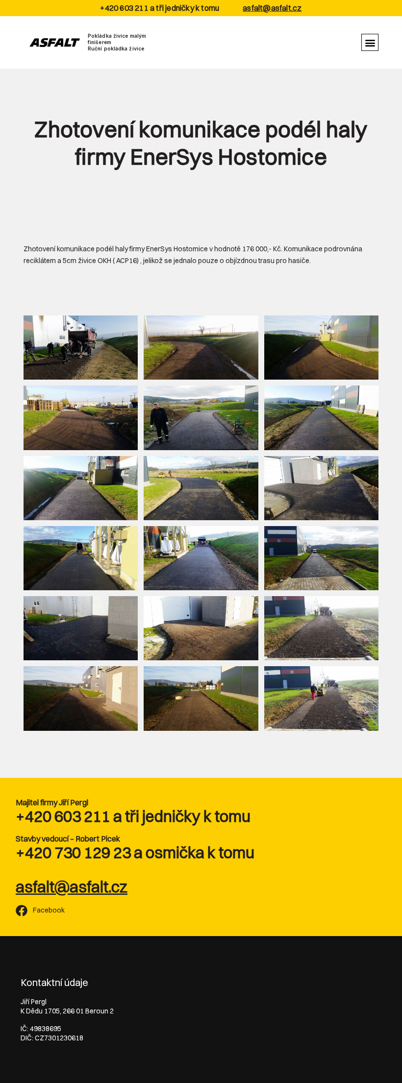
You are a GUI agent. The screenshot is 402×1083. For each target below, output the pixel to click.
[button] (369, 42)
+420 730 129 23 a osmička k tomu (135, 852)
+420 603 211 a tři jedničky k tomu (133, 816)
